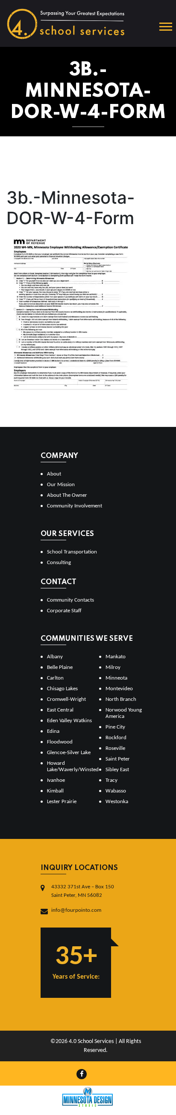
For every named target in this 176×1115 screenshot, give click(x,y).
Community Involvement (74, 506)
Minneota (116, 678)
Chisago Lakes (62, 688)
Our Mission (61, 484)
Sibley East (117, 769)
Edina (53, 731)
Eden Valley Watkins (69, 720)
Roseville (115, 748)
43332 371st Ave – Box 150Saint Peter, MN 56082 (82, 891)
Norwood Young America (124, 713)
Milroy (113, 667)
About (54, 474)
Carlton (55, 678)
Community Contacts (70, 600)
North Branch (121, 699)
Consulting (59, 562)
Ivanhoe (56, 780)
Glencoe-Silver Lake (69, 752)
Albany (55, 657)
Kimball (55, 791)
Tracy (111, 780)
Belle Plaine (60, 667)
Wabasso (116, 791)
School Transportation (72, 552)
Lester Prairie (61, 801)
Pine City (115, 727)
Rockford (116, 737)
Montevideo (119, 688)
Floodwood (60, 742)
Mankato (116, 657)
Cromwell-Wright (66, 699)
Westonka (117, 801)
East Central (60, 710)
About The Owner (67, 495)
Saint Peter (118, 759)
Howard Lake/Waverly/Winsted (69, 766)
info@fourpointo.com (76, 910)
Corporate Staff (64, 611)
